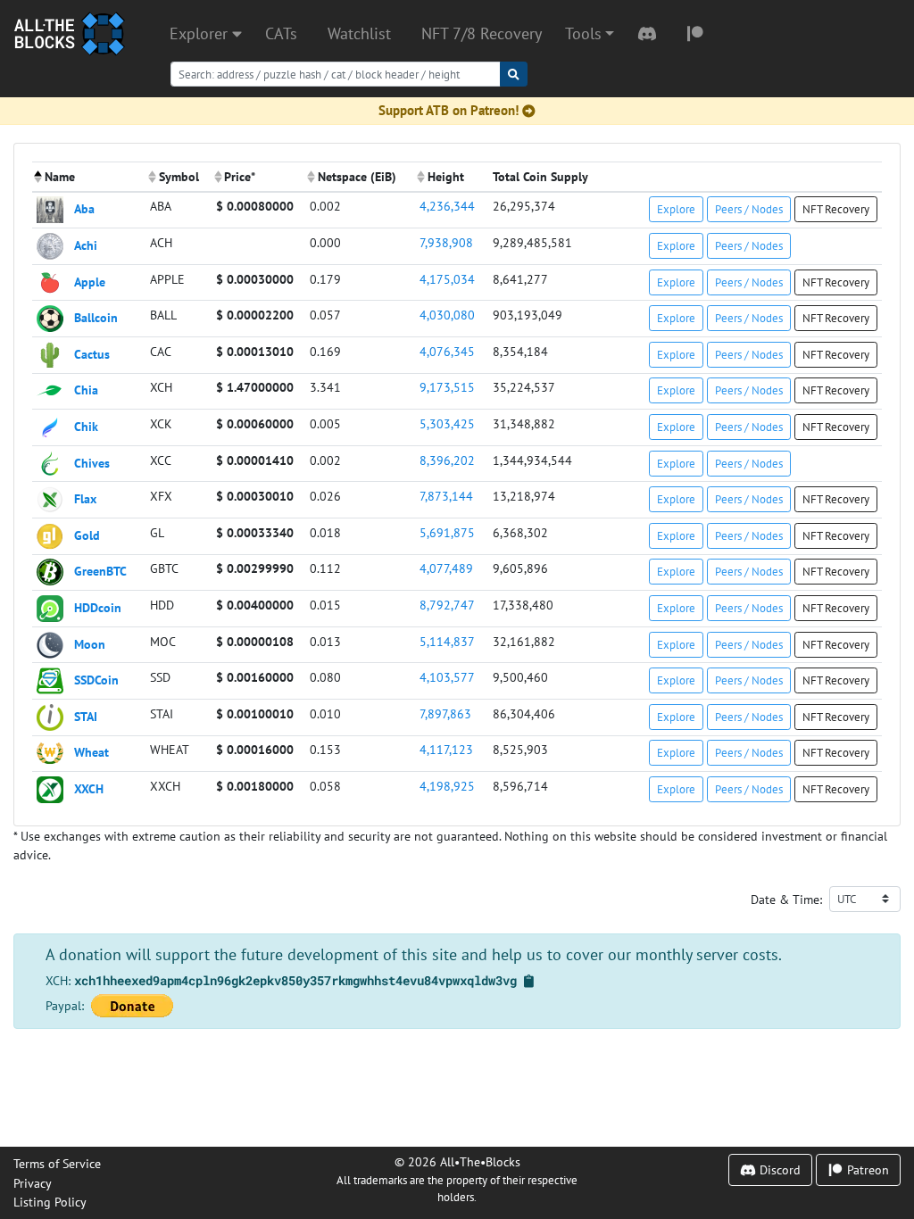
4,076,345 (447, 351)
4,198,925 (447, 785)
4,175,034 (447, 278)
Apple (89, 280)
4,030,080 (447, 314)
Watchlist (359, 33)
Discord (778, 1169)
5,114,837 (447, 641)
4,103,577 (447, 676)
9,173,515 (447, 386)
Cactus (92, 352)
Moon (89, 642)
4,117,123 (446, 749)
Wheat (91, 751)
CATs (281, 33)
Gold (87, 534)
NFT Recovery (835, 209)
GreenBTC (100, 570)
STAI (85, 715)
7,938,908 (446, 242)
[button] (589, 34)
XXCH (89, 788)
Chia (86, 389)
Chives (92, 461)
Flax (85, 498)
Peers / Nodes (749, 209)
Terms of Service (57, 1163)
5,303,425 (447, 423)
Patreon (866, 1169)
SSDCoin (96, 679)
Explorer (201, 33)
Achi (85, 244)
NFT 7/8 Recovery (481, 33)
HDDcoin (97, 607)
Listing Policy (50, 1201)
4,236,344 (447, 205)
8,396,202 (447, 460)
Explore (676, 209)
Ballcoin (96, 317)
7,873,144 (446, 495)
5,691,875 (447, 532)
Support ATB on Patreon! (448, 110)
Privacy (32, 1182)
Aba (84, 208)
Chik (86, 426)
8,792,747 (447, 604)
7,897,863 (445, 713)
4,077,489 (446, 568)
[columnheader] (88, 177)
